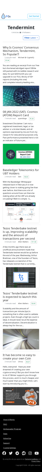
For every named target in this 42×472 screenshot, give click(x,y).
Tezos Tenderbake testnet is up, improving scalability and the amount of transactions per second (20, 233)
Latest (30, 37)
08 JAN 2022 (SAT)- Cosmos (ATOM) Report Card (20, 113)
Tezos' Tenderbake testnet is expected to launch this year (20, 296)
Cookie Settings (9, 448)
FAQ (5, 424)
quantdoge (22, 118)
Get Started (34, 16)
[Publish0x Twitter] (11, 453)
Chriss (20, 361)
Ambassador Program (12, 429)
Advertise (7, 438)
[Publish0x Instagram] (30, 453)
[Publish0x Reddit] (24, 453)
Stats (5, 433)
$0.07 (28, 362)
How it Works (9, 419)
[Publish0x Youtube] (37, 453)
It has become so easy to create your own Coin (19, 356)
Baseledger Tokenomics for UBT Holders (21, 171)
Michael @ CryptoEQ (26, 57)
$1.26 (31, 119)
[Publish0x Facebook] (4, 453)
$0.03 (26, 177)
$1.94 (7, 60)
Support (6, 443)
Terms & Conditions (31, 459)
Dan (20, 176)
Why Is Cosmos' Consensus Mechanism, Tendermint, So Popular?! (21, 50)
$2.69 (33, 303)
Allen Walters (23, 242)
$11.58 (34, 242)
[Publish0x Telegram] (17, 453)
